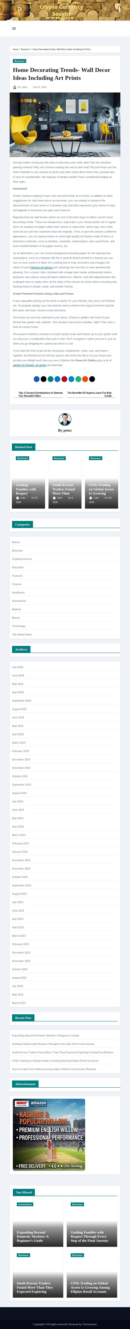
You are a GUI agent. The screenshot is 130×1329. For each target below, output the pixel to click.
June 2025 (18, 717)
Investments (19, 601)
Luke (23, 497)
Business (19, 61)
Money (16, 617)
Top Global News (22, 634)
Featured (17, 575)
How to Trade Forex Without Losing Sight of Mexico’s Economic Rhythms (54, 1069)
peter (24, 87)
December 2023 (21, 860)
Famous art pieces (41, 267)
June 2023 (18, 910)
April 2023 (18, 927)
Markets (16, 609)
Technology (18, 626)
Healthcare (18, 592)
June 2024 (18, 810)
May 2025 (17, 726)
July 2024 (17, 801)
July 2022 (17, 986)
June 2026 (18, 675)
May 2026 (17, 684)
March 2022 (19, 1003)
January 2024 (20, 852)
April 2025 (18, 734)
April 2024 (18, 826)
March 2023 (19, 935)
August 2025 (19, 709)
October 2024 (20, 776)
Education (18, 567)
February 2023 (20, 944)
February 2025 (20, 751)
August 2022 (19, 977)
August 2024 (19, 793)
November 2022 (21, 961)
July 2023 (17, 902)
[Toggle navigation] (14, 28)
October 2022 (20, 969)
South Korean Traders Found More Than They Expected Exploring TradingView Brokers (62, 1052)
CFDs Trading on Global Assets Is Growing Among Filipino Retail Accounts (101, 493)
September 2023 (21, 885)
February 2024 (20, 843)
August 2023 (19, 893)
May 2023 (17, 919)
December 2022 (21, 952)
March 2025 (19, 742)
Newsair (73, 1324)
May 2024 (17, 818)
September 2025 (21, 700)
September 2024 (21, 784)
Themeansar (89, 1324)
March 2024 (19, 835)
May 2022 (17, 994)
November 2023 (21, 868)
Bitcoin (16, 542)
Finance (16, 584)
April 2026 (18, 692)
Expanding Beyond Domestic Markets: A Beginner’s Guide (45, 1035)
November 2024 (21, 768)
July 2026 (17, 667)
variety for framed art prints (29, 365)
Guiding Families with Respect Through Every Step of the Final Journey (53, 1044)
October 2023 (20, 877)
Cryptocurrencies (22, 559)
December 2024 (21, 759)
